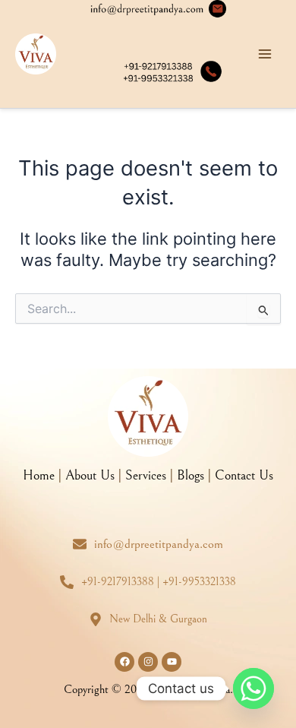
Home (39, 475)
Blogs (190, 475)
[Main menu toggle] (265, 54)
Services (145, 475)
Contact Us (244, 475)
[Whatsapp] (253, 688)
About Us (90, 475)
